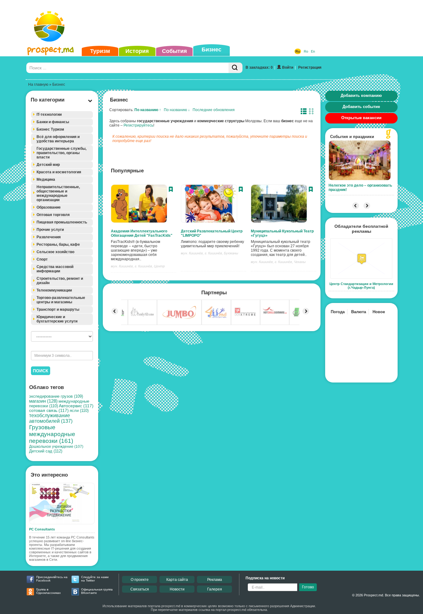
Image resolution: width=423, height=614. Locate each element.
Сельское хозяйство (55, 252)
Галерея (214, 589)
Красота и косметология (59, 172)
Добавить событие (361, 106)
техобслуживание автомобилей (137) (50, 418)
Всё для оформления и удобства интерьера (58, 139)
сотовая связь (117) (49, 410)
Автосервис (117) (76, 406)
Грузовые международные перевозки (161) (52, 434)
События (174, 51)
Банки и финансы (53, 122)
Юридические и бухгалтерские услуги (57, 319)
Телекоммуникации (54, 290)
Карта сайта (177, 579)
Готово (308, 587)
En (313, 51)
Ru (297, 51)
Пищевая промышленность (62, 222)
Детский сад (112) (45, 451)
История (137, 51)
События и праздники (352, 136)
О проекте (140, 579)
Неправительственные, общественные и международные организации (58, 193)
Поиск (40, 370)
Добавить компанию (361, 95)
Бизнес (211, 49)
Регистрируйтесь (138, 125)
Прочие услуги (50, 229)
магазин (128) (43, 401)
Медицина (46, 179)
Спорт (42, 259)
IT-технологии (49, 114)
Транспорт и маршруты (58, 309)
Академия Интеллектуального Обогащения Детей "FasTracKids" (141, 233)
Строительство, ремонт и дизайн (60, 280)
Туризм (100, 51)
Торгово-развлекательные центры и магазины (61, 300)
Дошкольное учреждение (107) (56, 446)
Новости (177, 589)
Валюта (358, 311)
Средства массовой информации (55, 269)
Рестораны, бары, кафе (58, 244)
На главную (38, 84)
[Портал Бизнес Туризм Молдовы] (50, 33)
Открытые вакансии (361, 117)
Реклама (214, 579)
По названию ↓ (177, 110)
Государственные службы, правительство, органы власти (61, 152)
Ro (306, 51)
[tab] (62, 114)
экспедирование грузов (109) (56, 396)
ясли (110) (79, 410)
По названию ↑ (147, 110)
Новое (379, 311)
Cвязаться (139, 589)
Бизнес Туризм (50, 129)
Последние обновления (214, 110)
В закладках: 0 (259, 67)
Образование (49, 207)
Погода (338, 311)
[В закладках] (170, 190)
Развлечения (49, 237)
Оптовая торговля (53, 215)
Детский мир (48, 164)
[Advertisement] (202, 23)
